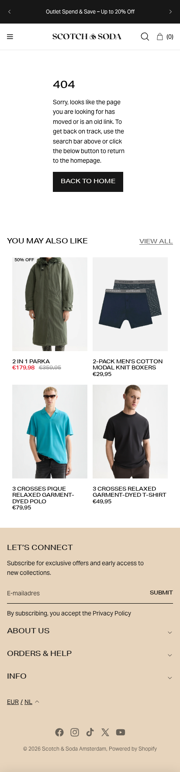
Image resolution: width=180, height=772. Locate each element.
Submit (161, 593)
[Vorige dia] (9, 11)
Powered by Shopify (133, 748)
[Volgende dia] (170, 11)
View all (156, 242)
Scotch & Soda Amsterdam (74, 748)
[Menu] (10, 37)
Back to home (88, 182)
